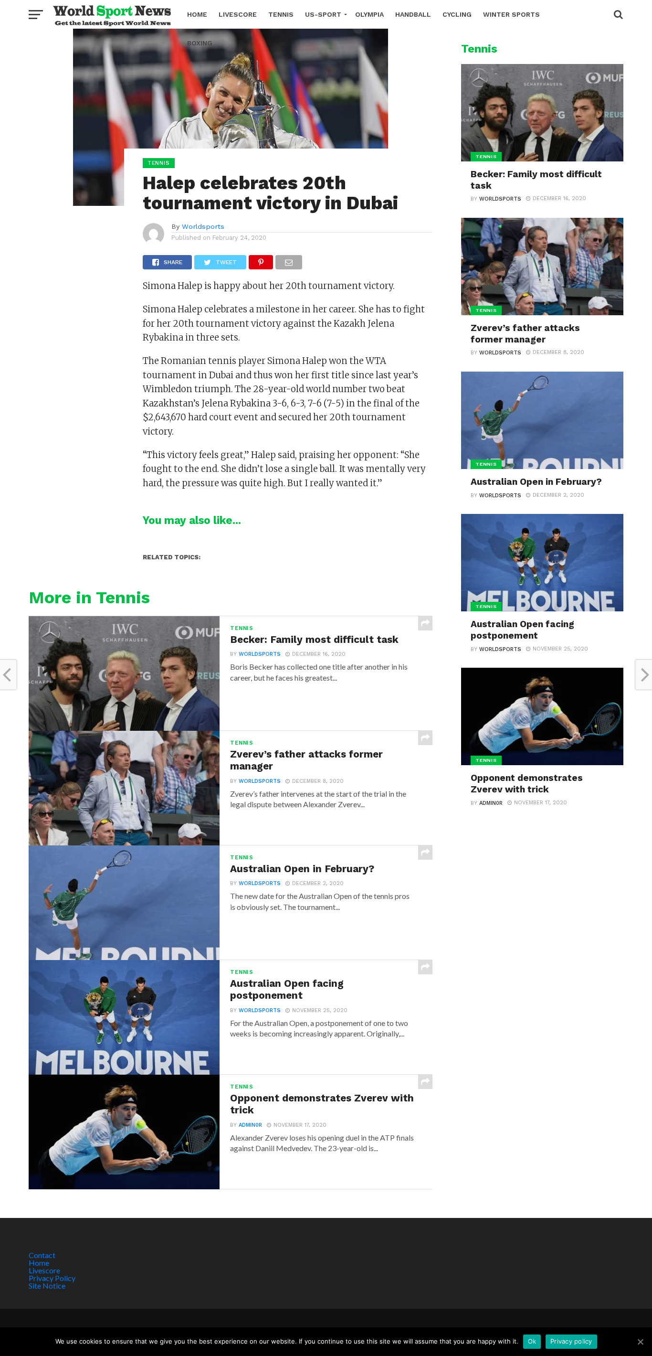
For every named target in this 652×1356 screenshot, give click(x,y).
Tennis (281, 14)
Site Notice (47, 1285)
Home (197, 14)
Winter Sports (511, 14)
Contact (42, 1255)
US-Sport (323, 14)
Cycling (457, 14)
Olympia (369, 14)
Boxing (199, 43)
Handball (413, 14)
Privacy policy (571, 1341)
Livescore (238, 14)
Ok (532, 1341)
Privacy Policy (52, 1277)
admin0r (250, 1125)
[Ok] (640, 1341)
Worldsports (203, 226)
